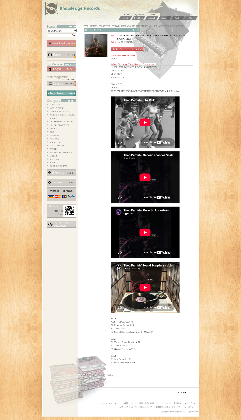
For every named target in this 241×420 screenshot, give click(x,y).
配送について (61, 172)
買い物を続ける (87, 386)
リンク (185, 403)
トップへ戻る (183, 392)
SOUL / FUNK (56, 104)
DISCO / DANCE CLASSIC (61, 121)
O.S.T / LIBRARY (57, 145)
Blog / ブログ (191, 18)
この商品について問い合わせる (93, 379)
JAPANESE (54, 135)
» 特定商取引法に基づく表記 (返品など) (98, 375)
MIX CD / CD (55, 159)
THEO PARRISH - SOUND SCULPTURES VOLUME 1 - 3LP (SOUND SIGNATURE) (148, 26)
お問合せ (153, 14)
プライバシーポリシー (186, 407)
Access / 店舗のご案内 (164, 18)
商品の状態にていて (153, 403)
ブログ (192, 403)
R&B (52, 131)
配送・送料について (128, 407)
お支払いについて (61, 182)
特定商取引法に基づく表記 (164, 407)
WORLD (53, 148)
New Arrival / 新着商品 (61, 93)
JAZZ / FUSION (56, 108)
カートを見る (61, 43)
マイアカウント (140, 14)
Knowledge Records (72, 9)
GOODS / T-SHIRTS (58, 166)
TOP (86, 26)
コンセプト (167, 403)
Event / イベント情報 (125, 18)
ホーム (127, 14)
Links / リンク (177, 18)
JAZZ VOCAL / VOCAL (60, 111)
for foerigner (61, 224)
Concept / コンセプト (151, 18)
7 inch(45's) (54, 138)
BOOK (52, 162)
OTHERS (53, 155)
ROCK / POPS (55, 142)
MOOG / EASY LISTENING (61, 152)
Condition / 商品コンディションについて (138, 18)
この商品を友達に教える (91, 382)
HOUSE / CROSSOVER (59, 125)
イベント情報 (61, 55)
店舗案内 (177, 403)
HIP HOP (54, 128)
